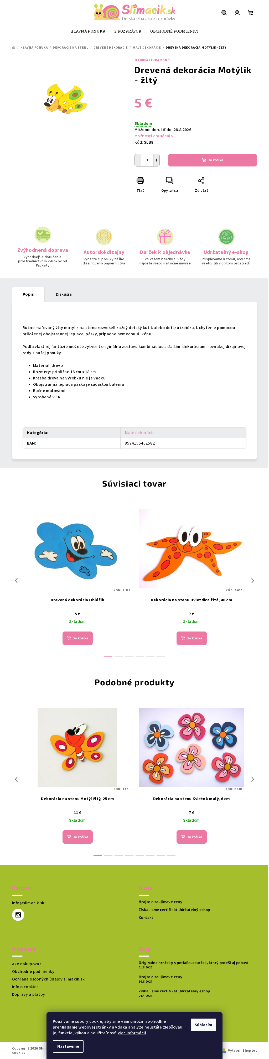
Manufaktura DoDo (152, 60)
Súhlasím (203, 1025)
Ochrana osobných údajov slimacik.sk (48, 979)
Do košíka (215, 160)
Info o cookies (25, 987)
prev (16, 580)
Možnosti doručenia (153, 136)
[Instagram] (18, 915)
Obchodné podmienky (33, 971)
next (253, 580)
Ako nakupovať (26, 964)
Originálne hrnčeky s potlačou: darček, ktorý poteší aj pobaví (193, 962)
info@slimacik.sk (28, 903)
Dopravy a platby (28, 994)
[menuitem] (88, 31)
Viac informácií (132, 1033)
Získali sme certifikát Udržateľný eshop (174, 909)
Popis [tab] (28, 294)
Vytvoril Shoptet (242, 1050)
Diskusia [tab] (64, 294)
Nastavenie (68, 1046)
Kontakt (146, 917)
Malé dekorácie (139, 433)
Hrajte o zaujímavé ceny (160, 902)
